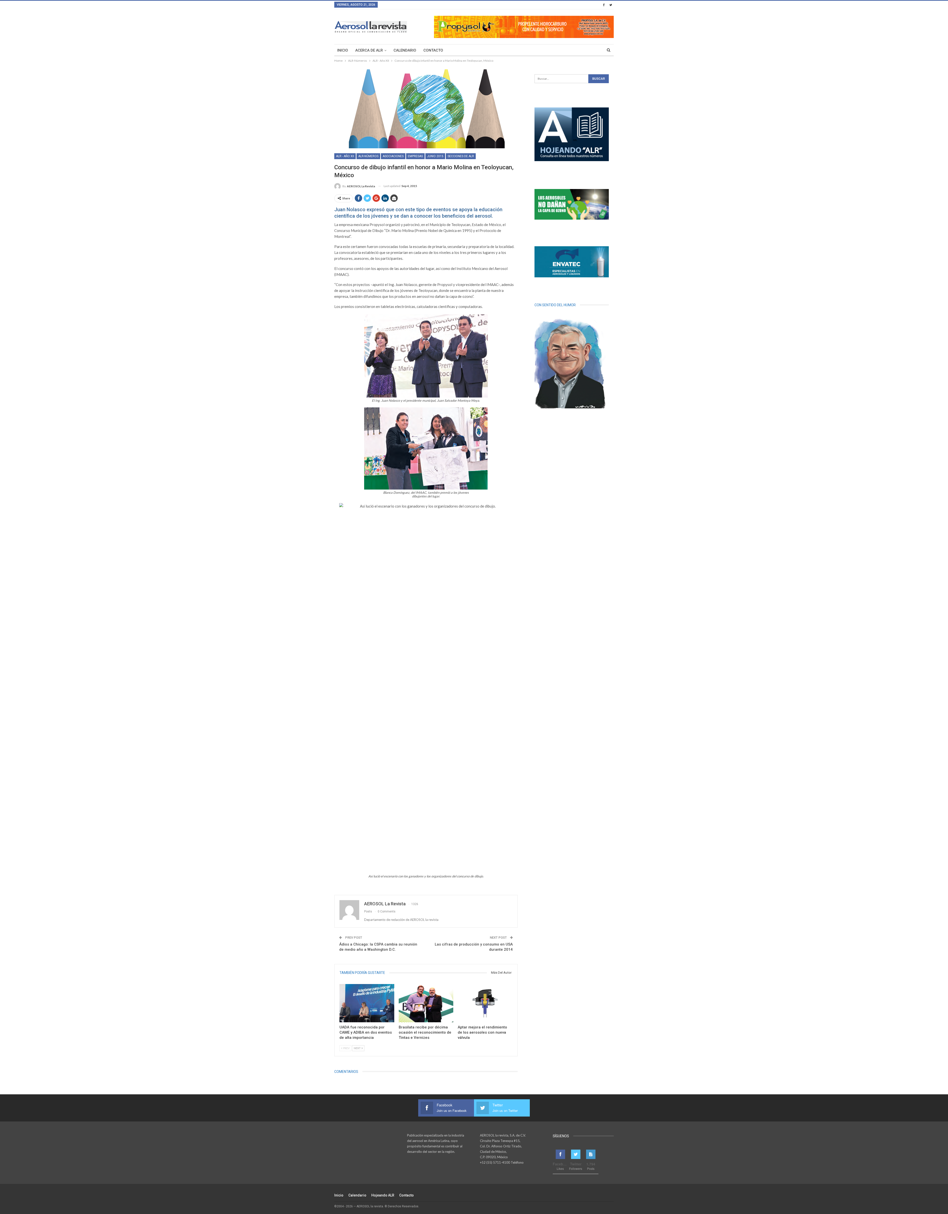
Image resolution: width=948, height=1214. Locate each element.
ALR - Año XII (345, 156)
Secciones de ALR (461, 156)
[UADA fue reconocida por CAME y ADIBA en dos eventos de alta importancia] (366, 1003)
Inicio (342, 50)
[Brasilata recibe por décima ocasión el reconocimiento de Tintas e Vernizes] (426, 1003)
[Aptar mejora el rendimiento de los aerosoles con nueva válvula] (485, 1003)
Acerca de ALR (369, 50)
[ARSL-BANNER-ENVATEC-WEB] (571, 261)
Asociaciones (393, 156)
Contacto (433, 50)
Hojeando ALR (382, 1195)
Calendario (405, 50)
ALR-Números (368, 156)
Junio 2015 (435, 156)
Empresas (415, 156)
